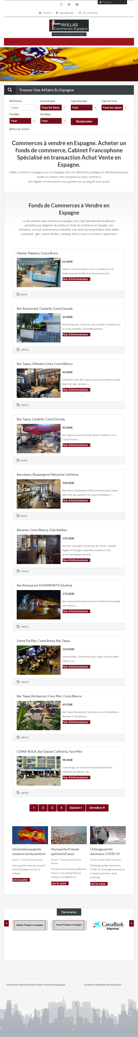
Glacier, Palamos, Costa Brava (37, 253)
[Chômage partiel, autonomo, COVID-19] (108, 835)
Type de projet (79, 101)
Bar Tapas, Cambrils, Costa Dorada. (41, 419)
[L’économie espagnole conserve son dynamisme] (30, 835)
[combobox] (53, 107)
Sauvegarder (66, 12)
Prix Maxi (45, 114)
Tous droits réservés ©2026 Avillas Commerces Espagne (35, 984)
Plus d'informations (75, 279)
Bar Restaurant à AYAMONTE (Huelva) (44, 585)
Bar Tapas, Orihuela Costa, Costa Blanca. (45, 364)
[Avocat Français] (69, 925)
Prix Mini (14, 114)
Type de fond (109, 101)
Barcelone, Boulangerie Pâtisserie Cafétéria (47, 474)
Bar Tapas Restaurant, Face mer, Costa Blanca (49, 696)
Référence (16, 101)
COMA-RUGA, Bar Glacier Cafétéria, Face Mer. (50, 751)
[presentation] (6, 923)
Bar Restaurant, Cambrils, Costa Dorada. (45, 308)
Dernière (95, 807)
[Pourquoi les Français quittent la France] (69, 835)
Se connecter (90, 12)
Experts (37, 181)
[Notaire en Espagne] (30, 925)
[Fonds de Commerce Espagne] (69, 26)
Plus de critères (21, 129)
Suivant (75, 807)
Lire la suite (20, 879)
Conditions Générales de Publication (102, 984)
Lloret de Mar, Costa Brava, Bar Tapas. (44, 641)
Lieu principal (47, 101)
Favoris (47, 12)
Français (106, 2)
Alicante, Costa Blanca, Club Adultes (42, 530)
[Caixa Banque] (108, 925)
